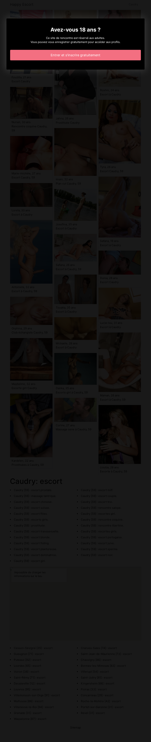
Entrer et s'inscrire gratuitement (75, 55)
